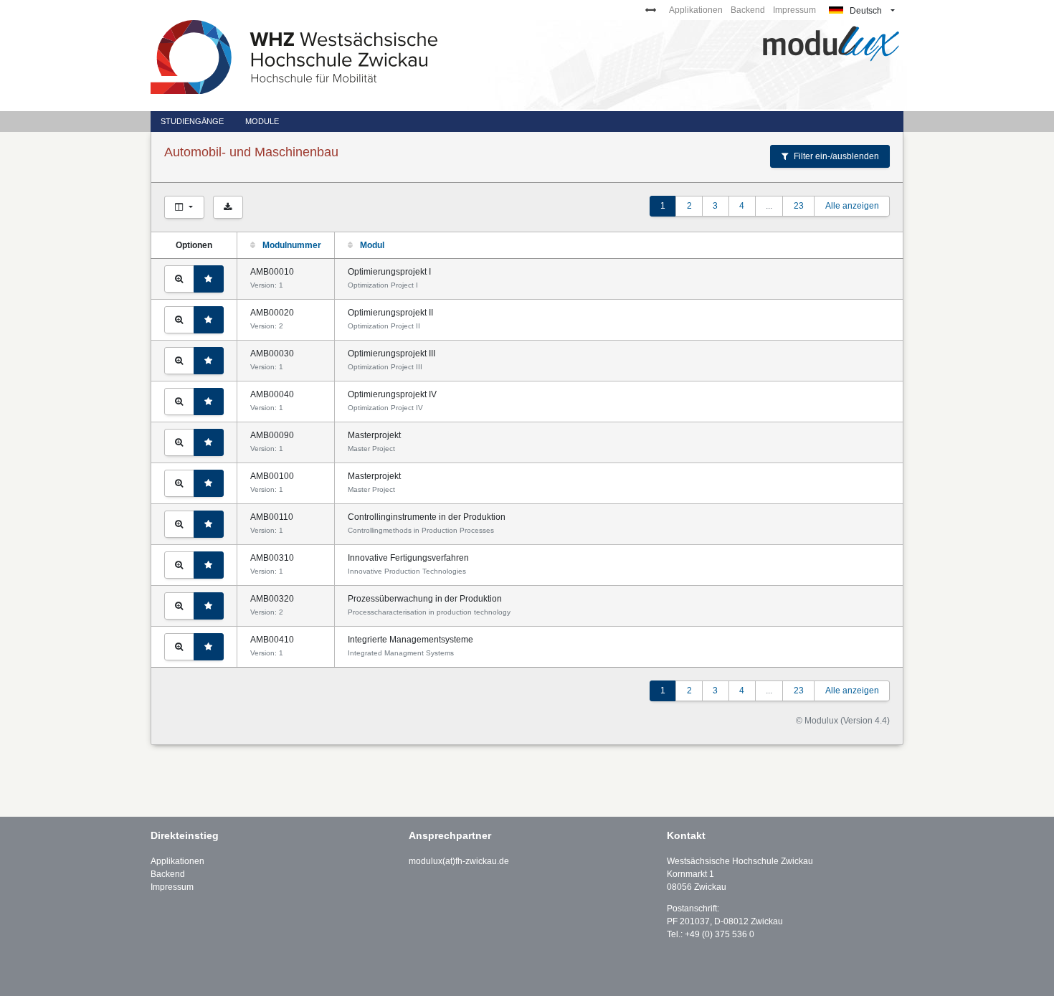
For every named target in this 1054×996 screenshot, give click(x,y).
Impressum (794, 10)
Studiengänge (192, 121)
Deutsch (865, 10)
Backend (748, 10)
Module (262, 121)
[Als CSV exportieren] (228, 207)
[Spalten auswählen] (184, 207)
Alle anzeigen (852, 206)
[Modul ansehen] (179, 279)
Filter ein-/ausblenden (835, 156)
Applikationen (696, 10)
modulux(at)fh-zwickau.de (459, 861)
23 (799, 206)
